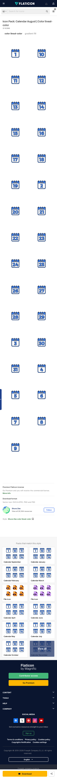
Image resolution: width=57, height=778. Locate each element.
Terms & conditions (15, 739)
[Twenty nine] (41, 316)
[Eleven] (15, 79)
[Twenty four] (15, 263)
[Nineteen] (15, 184)
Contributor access (28, 675)
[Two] (41, 184)
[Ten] (41, 53)
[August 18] (41, 158)
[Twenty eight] (15, 316)
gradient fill (30, 33)
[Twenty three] (41, 237)
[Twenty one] (41, 211)
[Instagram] (35, 720)
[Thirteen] (15, 106)
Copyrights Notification (21, 742)
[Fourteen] (41, 106)
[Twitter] (22, 720)
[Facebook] (16, 720)
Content (7, 692)
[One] (15, 53)
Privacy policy (30, 739)
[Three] (15, 342)
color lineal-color (13, 33)
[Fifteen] (15, 132)
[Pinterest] (28, 720)
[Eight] (41, 421)
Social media (28, 714)
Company (7, 709)
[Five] (15, 395)
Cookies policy (44, 739)
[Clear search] (41, 11)
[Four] (41, 368)
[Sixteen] (41, 132)
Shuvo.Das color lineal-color (19, 519)
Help (5, 703)
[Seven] (15, 421)
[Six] (41, 395)
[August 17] (15, 158)
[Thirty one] (15, 368)
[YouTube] (41, 720)
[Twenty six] (15, 290)
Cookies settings (40, 742)
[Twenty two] (15, 237)
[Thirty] (41, 342)
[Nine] (15, 447)
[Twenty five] (41, 263)
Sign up (28, 733)
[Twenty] (15, 211)
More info (7, 493)
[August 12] (41, 79)
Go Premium (28, 683)
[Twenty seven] (41, 290)
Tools (6, 698)
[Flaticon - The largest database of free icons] (25, 3)
